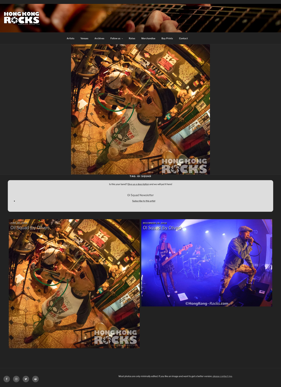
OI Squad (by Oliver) (162, 227)
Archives (99, 38)
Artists (70, 38)
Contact (183, 38)
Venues (84, 38)
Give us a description (138, 184)
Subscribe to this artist (143, 201)
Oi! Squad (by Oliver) (29, 227)
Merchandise (148, 38)
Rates (132, 38)
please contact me (222, 376)
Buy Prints (167, 38)
